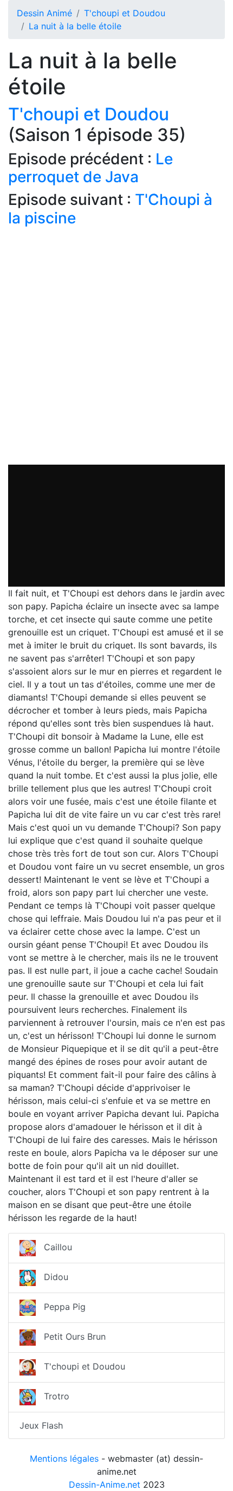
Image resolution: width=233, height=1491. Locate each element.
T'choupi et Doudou (124, 13)
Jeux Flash (41, 1425)
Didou (52, 1277)
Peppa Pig (61, 1307)
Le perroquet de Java (90, 168)
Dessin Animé (44, 13)
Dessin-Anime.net (104, 1484)
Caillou (54, 1247)
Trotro (52, 1396)
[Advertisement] (116, 348)
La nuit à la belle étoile (75, 26)
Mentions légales (64, 1458)
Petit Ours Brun (71, 1337)
